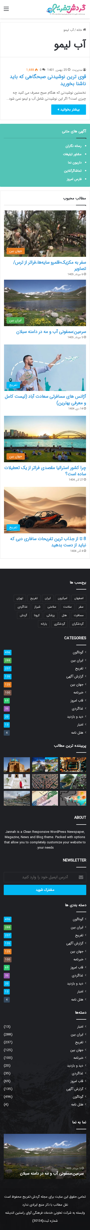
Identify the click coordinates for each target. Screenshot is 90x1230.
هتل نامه (77, 732)
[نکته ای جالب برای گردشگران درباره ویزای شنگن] (45, 798)
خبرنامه (78, 692)
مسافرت (79, 615)
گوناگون (78, 652)
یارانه (44, 623)
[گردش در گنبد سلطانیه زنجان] (17, 764)
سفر (81, 606)
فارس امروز (74, 179)
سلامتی (52, 606)
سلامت (67, 606)
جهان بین (76, 684)
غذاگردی (23, 606)
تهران (19, 598)
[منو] (6, 11)
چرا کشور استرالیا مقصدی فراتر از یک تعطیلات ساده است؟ (45, 471)
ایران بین (77, 660)
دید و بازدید (75, 716)
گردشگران (78, 623)
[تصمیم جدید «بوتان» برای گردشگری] (17, 781)
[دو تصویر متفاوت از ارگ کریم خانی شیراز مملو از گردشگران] (73, 764)
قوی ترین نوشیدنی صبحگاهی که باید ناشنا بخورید (48, 80)
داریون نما (75, 162)
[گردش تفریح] (66, 9)
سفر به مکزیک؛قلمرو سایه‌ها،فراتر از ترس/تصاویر (49, 265)
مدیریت (77, 70)
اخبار (80, 724)
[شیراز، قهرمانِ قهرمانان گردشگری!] (17, 798)
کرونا (37, 615)
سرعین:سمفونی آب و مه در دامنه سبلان (51, 331)
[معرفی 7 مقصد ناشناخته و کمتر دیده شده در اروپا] (45, 764)
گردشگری (59, 623)
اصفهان (79, 598)
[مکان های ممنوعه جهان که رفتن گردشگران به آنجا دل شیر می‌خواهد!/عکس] (73, 781)
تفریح (34, 598)
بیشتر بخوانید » (69, 109)
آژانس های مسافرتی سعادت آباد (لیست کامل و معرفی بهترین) (45, 399)
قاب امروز (76, 700)
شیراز (37, 606)
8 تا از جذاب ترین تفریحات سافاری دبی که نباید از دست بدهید (48, 542)
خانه (79, 30)
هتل (64, 615)
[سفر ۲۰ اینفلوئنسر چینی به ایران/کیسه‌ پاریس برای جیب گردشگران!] (73, 798)
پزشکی (50, 615)
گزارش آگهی (74, 676)
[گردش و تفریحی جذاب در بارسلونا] (45, 781)
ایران (48, 598)
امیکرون (62, 598)
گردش (23, 615)
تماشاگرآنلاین (73, 170)
